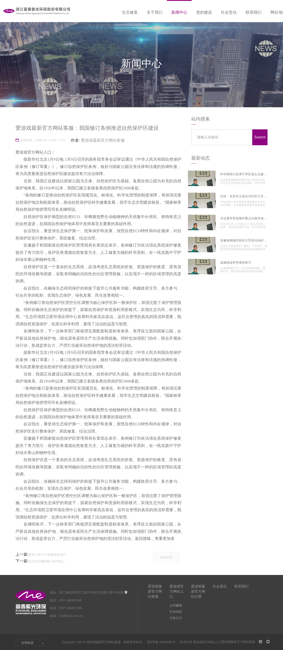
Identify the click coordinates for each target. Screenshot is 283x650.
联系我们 (241, 586)
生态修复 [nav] (130, 12)
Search (260, 137)
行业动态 (176, 611)
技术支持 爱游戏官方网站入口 (200, 642)
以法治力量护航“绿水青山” (47, 561)
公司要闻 (176, 605)
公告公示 (176, 617)
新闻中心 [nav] (179, 12)
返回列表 (166, 557)
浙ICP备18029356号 (161, 642)
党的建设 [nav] (204, 12)
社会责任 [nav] (229, 12)
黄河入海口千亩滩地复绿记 (47, 554)
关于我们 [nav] (155, 12)
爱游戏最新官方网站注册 (198, 591)
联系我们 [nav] (254, 12)
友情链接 (27, 642)
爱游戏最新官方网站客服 (103, 140)
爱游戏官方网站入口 (177, 591)
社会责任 (220, 586)
